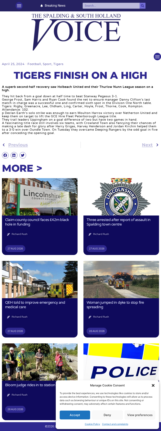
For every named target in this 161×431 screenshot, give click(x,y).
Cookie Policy (92, 424)
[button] (153, 385)
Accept (75, 415)
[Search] (142, 6)
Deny (107, 415)
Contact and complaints (115, 424)
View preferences (140, 415)
